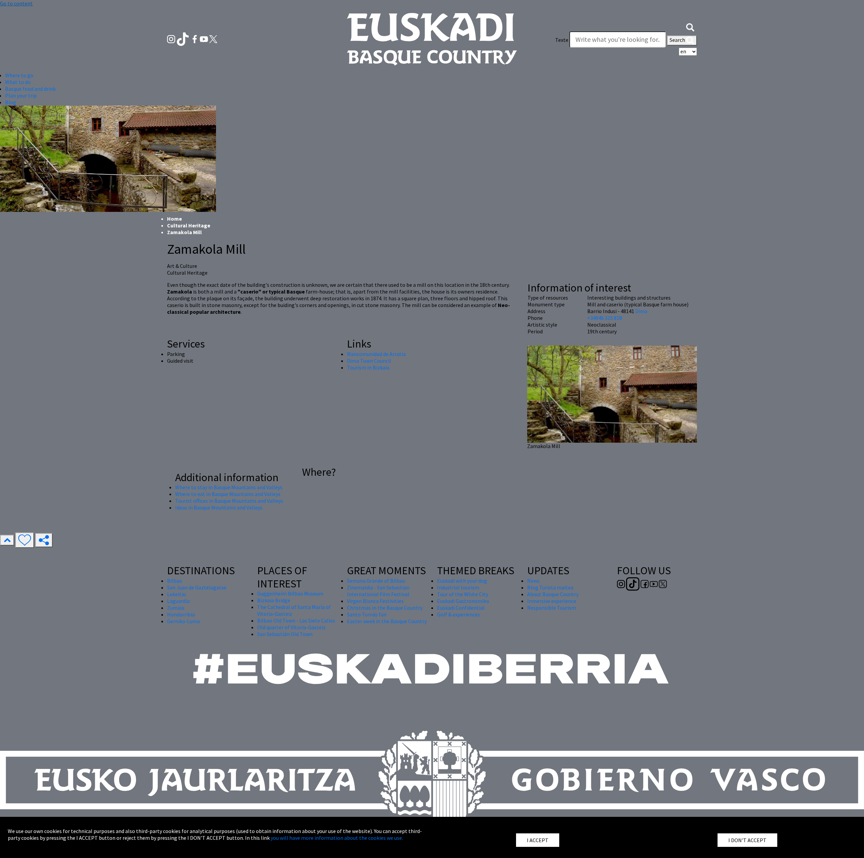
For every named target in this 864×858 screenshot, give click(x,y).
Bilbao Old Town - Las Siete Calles (296, 620)
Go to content (16, 3)
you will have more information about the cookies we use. (337, 837)
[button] (690, 26)
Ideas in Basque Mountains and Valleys (219, 507)
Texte (561, 39)
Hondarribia (181, 614)
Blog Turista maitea (550, 587)
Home (174, 218)
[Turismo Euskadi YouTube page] (204, 38)
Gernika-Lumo (183, 621)
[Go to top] (7, 540)
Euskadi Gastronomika (463, 601)
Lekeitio (176, 594)
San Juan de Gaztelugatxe (196, 587)
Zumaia (175, 607)
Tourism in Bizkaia (368, 367)
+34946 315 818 (604, 317)
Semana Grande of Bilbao (376, 580)
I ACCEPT (537, 840)
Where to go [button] (19, 75)
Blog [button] (10, 102)
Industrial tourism (458, 587)
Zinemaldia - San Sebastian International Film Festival (378, 591)
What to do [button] (18, 82)
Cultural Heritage (188, 225)
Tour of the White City (462, 594)
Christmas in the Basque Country (385, 607)
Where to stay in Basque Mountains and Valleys (228, 487)
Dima (641, 311)
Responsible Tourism (551, 607)
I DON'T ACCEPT (747, 840)
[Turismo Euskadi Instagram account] (171, 38)
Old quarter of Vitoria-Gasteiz (291, 627)
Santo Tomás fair (367, 614)
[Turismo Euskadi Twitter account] (213, 38)
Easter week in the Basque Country (387, 621)
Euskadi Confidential (461, 607)
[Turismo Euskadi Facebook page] (195, 38)
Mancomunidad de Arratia (376, 354)
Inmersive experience (551, 601)
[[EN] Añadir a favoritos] (24, 540)
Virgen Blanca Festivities (375, 601)
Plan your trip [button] (21, 95)
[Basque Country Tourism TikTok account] (183, 38)
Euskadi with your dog (462, 580)
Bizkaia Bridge (273, 600)
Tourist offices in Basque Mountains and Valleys (229, 500)
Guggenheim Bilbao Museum (290, 593)
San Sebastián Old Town (285, 634)
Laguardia (178, 601)
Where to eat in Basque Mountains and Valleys (227, 494)
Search (678, 39)
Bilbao (174, 580)
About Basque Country (552, 594)
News (533, 580)
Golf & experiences (458, 614)
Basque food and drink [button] (30, 88)
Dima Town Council (369, 360)
